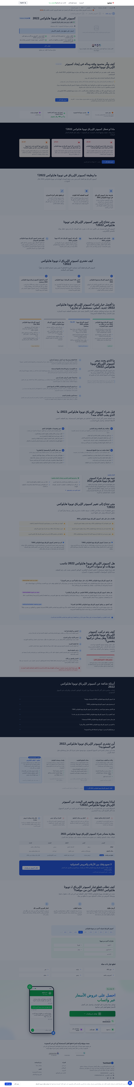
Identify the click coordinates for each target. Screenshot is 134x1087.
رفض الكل (16, 1084)
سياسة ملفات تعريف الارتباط (42, 1084)
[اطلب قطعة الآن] (130, 1083)
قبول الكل (8, 1084)
